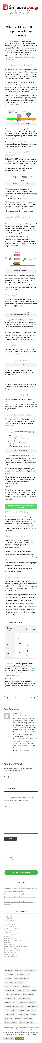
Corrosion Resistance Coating (13, 982)
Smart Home (28, 1018)
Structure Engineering (26, 1022)
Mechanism (8, 943)
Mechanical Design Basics (13, 941)
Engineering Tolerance (11, 986)
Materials (33, 1002)
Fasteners (21, 990)
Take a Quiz (9, 858)
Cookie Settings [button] (8, 1038)
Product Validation (10, 1014)
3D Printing (8, 970)
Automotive (8, 919)
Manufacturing (9, 939)
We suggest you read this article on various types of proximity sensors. (20, 673)
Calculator (8, 978)
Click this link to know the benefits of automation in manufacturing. (21, 57)
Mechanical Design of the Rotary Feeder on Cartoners (19, 894)
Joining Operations (10, 1002)
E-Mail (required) (9, 789)
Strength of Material (11, 1022)
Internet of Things (10, 998)
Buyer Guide (8, 921)
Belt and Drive (9, 974)
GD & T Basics (31, 990)
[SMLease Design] (21, 9)
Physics (7, 1010)
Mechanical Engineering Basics (14, 1006)
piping (14, 1010)
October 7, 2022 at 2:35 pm (21, 716)
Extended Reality (10, 990)
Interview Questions (11, 933)
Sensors (33, 1014)
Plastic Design (9, 945)
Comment (7, 806)
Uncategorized (9, 957)
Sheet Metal (8, 1018)
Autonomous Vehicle (31, 970)
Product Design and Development (16, 947)
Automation (8, 917)
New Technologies (31, 1006)
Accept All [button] (20, 1038)
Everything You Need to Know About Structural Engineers (21, 888)
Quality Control (23, 1014)
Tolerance (7, 955)
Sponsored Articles (11, 951)
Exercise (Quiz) (9, 927)
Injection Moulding (28, 994)
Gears (6, 994)
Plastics (21, 1010)
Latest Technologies (11, 935)
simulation (18, 1018)
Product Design (31, 1010)
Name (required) (9, 777)
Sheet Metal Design (10, 949)
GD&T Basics (8, 931)
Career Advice (9, 925)
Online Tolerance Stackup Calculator (14, 891)
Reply (14, 754)
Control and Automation (21, 978)
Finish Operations (10, 929)
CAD (5, 923)
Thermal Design (9, 953)
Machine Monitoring (11, 937)
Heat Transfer (15, 994)
